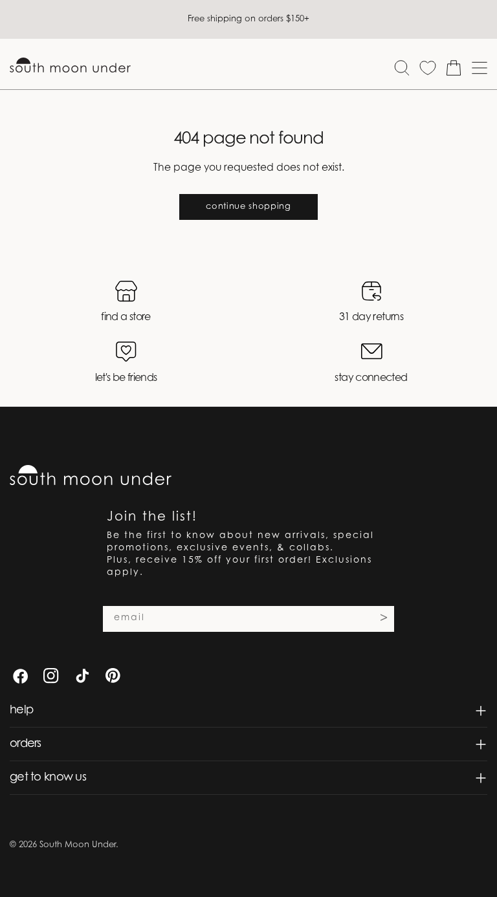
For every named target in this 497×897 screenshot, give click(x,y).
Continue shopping (248, 206)
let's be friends (126, 378)
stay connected (371, 378)
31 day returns (371, 317)
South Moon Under (77, 845)
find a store (125, 317)
